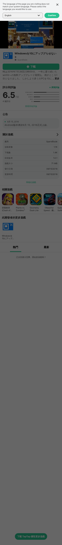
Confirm (52, 15)
